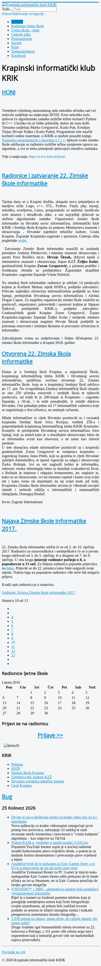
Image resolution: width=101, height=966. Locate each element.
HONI (9, 92)
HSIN (15, 769)
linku (10, 568)
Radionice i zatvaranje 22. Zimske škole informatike (45, 179)
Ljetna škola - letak (25, 30)
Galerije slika (21, 34)
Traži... (7, 9)
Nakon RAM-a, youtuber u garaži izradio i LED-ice (49, 843)
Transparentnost (23, 51)
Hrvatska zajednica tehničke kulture (37, 781)
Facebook (18, 56)
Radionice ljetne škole (27, 26)
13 (13, 655)
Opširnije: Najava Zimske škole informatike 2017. (39, 593)
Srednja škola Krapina (27, 773)
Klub (15, 47)
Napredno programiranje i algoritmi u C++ (33, 140)
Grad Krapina (21, 785)
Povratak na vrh (13, 952)
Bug (7, 796)
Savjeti (16, 43)
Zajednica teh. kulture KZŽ (31, 777)
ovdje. (22, 240)
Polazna (17, 22)
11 (13, 647)
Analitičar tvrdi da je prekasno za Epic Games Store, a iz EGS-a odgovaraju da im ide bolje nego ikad (53, 866)
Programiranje (21, 39)
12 (13, 651)
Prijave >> (50, 735)
